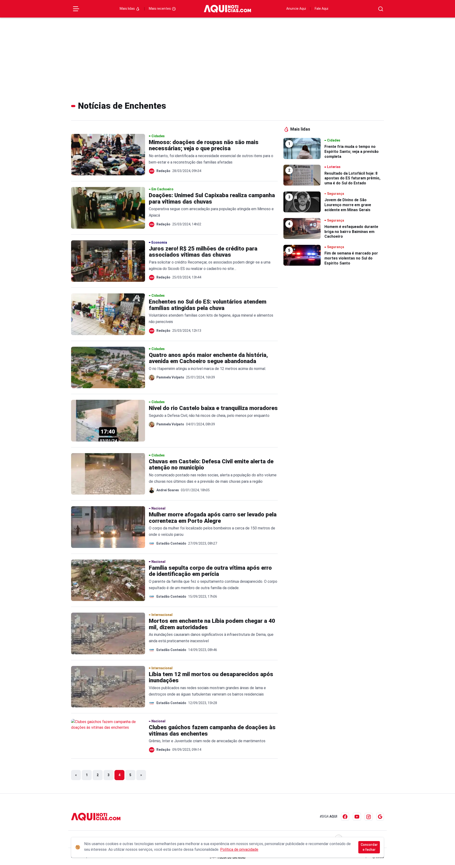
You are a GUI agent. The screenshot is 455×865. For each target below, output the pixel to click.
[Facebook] (345, 817)
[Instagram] (369, 817)
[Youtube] (357, 817)
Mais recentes (160, 8)
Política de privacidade (239, 849)
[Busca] (381, 9)
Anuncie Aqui (296, 8)
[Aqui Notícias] (227, 9)
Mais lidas (128, 8)
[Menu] (76, 9)
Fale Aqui (321, 8)
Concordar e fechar (369, 847)
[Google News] (380, 816)
